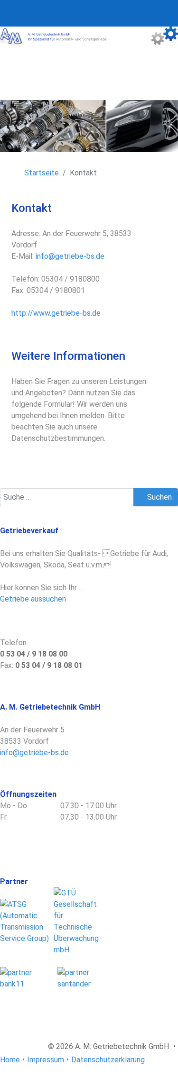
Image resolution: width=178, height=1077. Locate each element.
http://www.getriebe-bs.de (56, 313)
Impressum (45, 1059)
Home (10, 1059)
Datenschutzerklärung (108, 1059)
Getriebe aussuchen (33, 598)
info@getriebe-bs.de (70, 256)
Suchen (158, 497)
